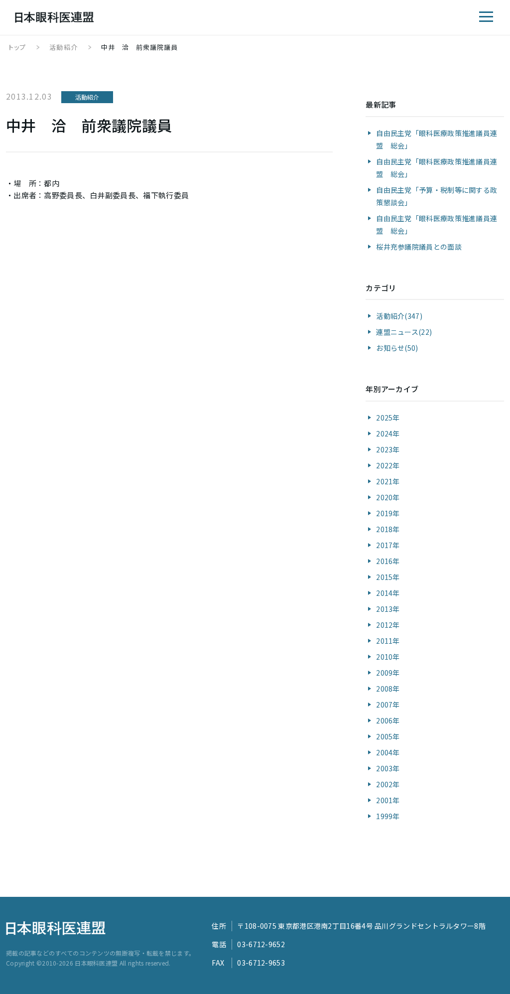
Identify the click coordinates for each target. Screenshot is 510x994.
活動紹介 (63, 47)
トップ (17, 47)
